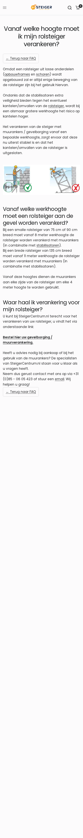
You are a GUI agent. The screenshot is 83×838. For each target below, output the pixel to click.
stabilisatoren (47, 245)
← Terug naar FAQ (21, 58)
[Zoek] (69, 7)
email (59, 379)
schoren (43, 74)
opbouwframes (17, 74)
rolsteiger (56, 106)
